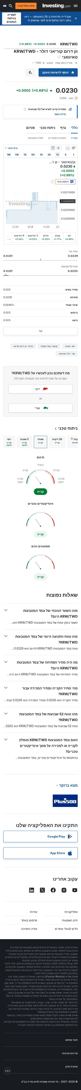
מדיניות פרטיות (70, 1053)
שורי (37, 408)
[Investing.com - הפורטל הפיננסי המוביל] (57, 5)
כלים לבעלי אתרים (66, 928)
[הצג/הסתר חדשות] (53, 148)
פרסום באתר (29, 920)
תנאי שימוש (71, 1039)
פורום (30, 128)
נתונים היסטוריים (57, 137)
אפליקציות (71, 912)
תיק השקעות (70, 920)
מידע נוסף (60, 114)
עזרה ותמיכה (29, 928)
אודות (33, 912)
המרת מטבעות (35, 137)
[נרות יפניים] (73, 148)
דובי (37, 389)
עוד (40, 331)
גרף (63, 128)
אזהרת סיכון (71, 1066)
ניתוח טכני (47, 128)
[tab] (57, 442)
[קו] (67, 148)
